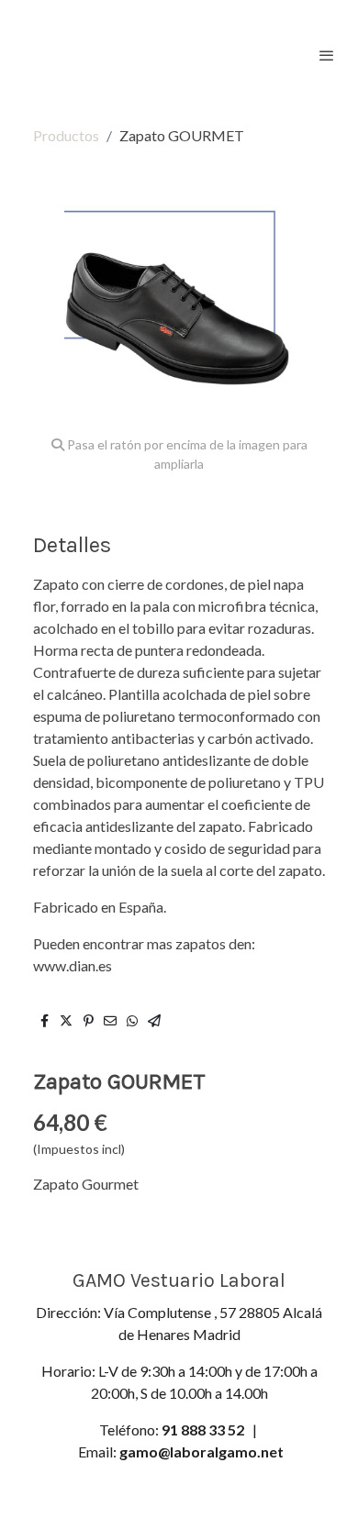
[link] (73, 55)
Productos (66, 135)
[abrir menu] (326, 55)
